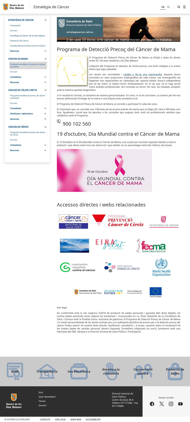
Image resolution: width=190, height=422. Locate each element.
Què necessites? (47, 396)
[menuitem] (184, 6)
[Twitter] (161, 403)
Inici (41, 392)
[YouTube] (180, 403)
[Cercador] (179, 6)
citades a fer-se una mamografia (143, 74)
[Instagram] (171, 403)
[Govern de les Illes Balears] (16, 6)
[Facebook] (152, 403)
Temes (42, 401)
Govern (43, 405)
